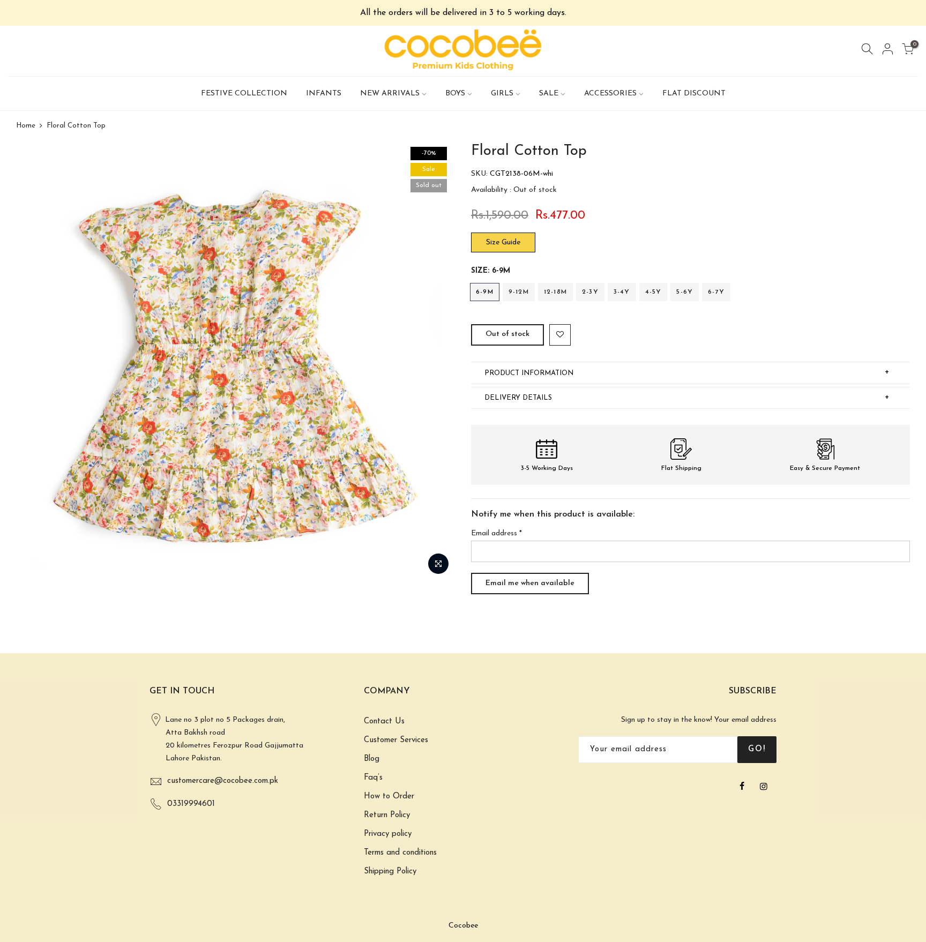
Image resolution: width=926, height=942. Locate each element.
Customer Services (396, 740)
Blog (371, 759)
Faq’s (373, 778)
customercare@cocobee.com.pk (222, 781)
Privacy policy (388, 834)
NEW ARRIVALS (390, 93)
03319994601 (191, 804)
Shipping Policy (390, 872)
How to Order (389, 797)
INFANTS (323, 93)
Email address (496, 533)
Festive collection (244, 93)
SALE (548, 93)
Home (25, 125)
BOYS (455, 93)
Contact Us (384, 721)
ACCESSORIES (610, 93)
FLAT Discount (694, 93)
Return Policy (387, 815)
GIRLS (502, 93)
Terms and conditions (400, 853)
